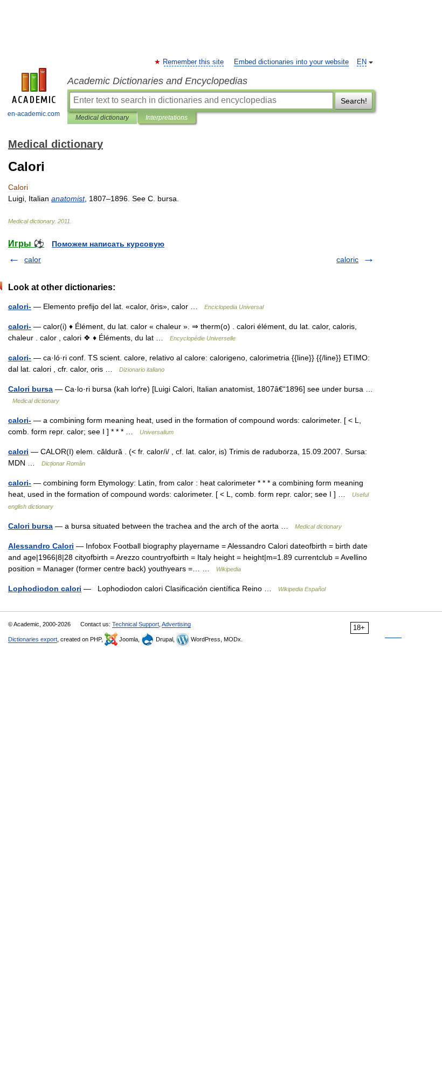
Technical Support (135, 624)
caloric (347, 259)
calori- (19, 306)
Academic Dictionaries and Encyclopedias (157, 81)
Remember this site (194, 62)
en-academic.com (34, 114)
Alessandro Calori (41, 546)
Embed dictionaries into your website (291, 62)
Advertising (176, 624)
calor (32, 259)
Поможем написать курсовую (108, 244)
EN (362, 62)
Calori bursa (30, 389)
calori (18, 451)
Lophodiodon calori (44, 588)
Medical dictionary (102, 117)
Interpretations (167, 117)
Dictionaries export (32, 639)
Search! (354, 101)
